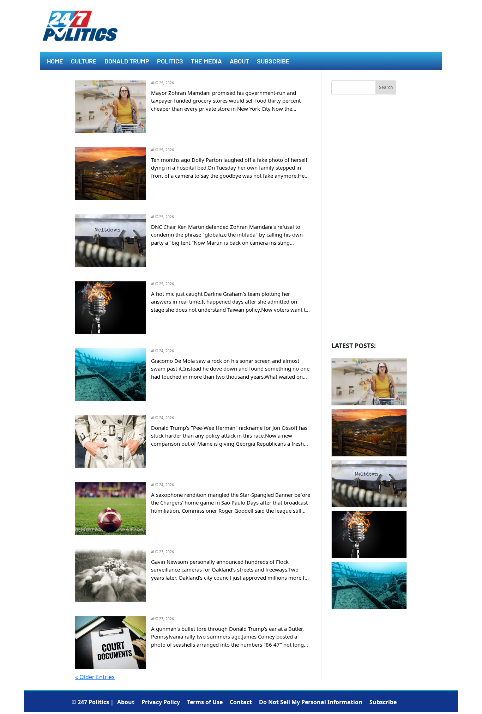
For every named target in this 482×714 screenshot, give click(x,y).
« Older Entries (95, 677)
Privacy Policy (160, 702)
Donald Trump (126, 62)
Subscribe (273, 62)
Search (386, 87)
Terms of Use (205, 702)
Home (55, 62)
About (239, 62)
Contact (241, 702)
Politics (170, 62)
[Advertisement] (363, 220)
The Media (206, 62)
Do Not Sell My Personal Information (310, 702)
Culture (84, 62)
